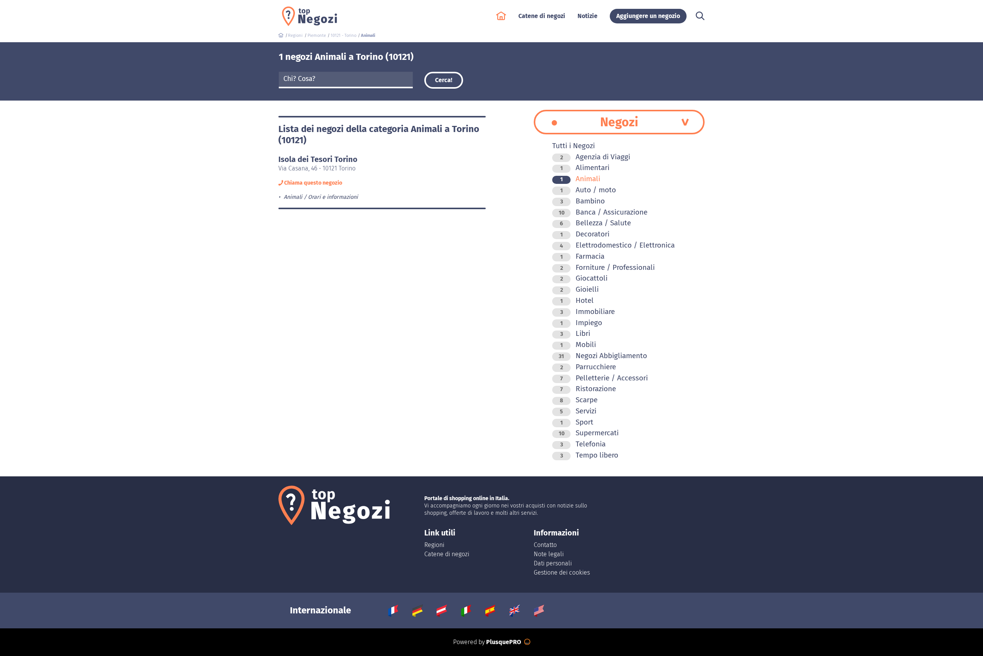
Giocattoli (583, 278)
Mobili (578, 344)
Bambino (582, 201)
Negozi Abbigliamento (603, 355)
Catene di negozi (446, 554)
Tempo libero (589, 455)
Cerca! (443, 80)
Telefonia (583, 444)
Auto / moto (588, 189)
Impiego (581, 322)
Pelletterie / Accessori (604, 377)
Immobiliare (587, 311)
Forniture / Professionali (607, 267)
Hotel (577, 300)
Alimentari (584, 167)
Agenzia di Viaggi (595, 156)
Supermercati (589, 432)
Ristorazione (588, 388)
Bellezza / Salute (595, 222)
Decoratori (584, 234)
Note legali (549, 554)
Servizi (578, 410)
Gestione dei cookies (562, 572)
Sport (576, 422)
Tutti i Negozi (573, 145)
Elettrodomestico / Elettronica (617, 245)
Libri (575, 333)
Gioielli (579, 289)
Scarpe (578, 399)
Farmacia (582, 256)
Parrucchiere (588, 366)
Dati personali (553, 563)
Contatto (545, 545)
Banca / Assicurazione (603, 212)
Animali (580, 178)
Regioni (434, 545)
